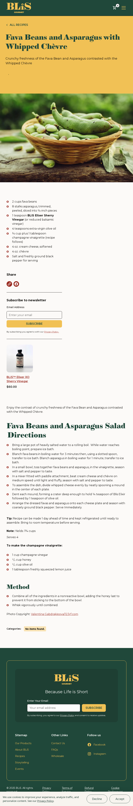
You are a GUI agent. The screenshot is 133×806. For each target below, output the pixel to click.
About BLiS (22, 749)
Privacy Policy (45, 801)
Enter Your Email (37, 700)
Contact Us (58, 743)
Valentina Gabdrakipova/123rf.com (54, 614)
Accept (120, 799)
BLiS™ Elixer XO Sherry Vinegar (18, 379)
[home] (19, 8)
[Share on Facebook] (16, 284)
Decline (97, 799)
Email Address (15, 307)
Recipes (20, 756)
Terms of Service (67, 789)
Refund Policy (89, 789)
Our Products (23, 743)
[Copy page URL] (9, 284)
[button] (114, 8)
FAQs (54, 749)
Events (19, 768)
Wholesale (57, 756)
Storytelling (22, 762)
